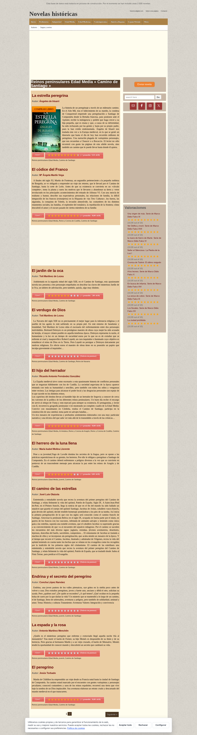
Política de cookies (76, 728)
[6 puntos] (65, 155)
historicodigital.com (136, 11)
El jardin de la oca (47, 270)
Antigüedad (56, 22)
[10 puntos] (77, 155)
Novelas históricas (53, 13)
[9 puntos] (74, 155)
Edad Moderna (84, 22)
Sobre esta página (152, 11)
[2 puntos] (52, 155)
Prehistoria (43, 22)
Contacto (164, 11)
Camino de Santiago (67, 160)
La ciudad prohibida (136, 320)
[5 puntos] (61, 155)
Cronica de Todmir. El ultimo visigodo (144, 262)
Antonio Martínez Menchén (54, 630)
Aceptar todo (125, 725)
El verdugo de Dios (48, 310)
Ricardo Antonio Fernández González (59, 376)
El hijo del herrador (49, 370)
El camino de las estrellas (54, 488)
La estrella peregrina (50, 95)
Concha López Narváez (52, 582)
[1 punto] (49, 155)
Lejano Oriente (134, 22)
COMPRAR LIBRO (44, 109)
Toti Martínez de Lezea (51, 276)
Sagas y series (46, 27)
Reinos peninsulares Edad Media (45, 160)
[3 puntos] (55, 155)
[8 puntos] (71, 155)
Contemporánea (100, 22)
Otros (146, 22)
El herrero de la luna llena (54, 443)
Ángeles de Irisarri (49, 101)
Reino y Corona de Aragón (79, 431)
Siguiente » (112, 714)
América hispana (118, 22)
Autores (34, 27)
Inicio (33, 22)
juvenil (61, 480)
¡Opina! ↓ (38, 155)
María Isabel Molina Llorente (54, 449)
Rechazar (143, 725)
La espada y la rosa (49, 625)
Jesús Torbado (47, 673)
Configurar (160, 725)
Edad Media (70, 22)
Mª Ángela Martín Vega (51, 175)
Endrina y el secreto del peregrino (61, 576)
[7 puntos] (68, 155)
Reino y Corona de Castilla (69, 221)
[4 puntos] (58, 155)
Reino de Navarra (83, 361)
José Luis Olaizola (49, 494)
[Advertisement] (98, 51)
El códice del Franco (50, 169)
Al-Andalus (63, 431)
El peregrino (43, 667)
